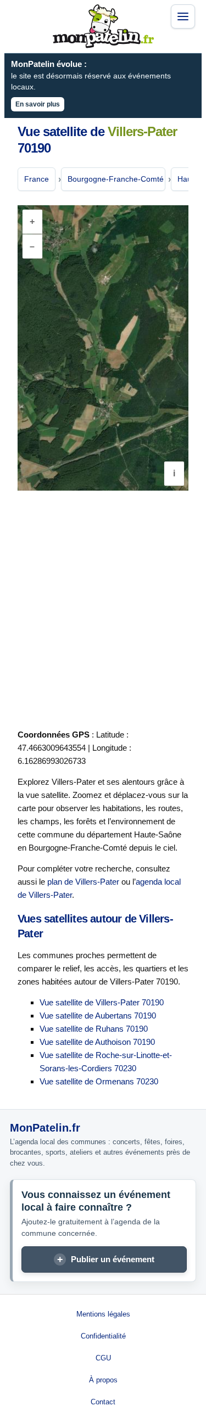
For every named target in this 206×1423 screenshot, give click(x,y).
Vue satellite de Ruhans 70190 (94, 1028)
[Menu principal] (183, 16)
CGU (103, 1358)
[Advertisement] (103, 608)
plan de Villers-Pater (83, 881)
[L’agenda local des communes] (103, 26)
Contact (103, 1402)
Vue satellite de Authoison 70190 (97, 1042)
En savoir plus (37, 104)
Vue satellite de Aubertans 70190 (98, 1015)
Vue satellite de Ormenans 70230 (99, 1081)
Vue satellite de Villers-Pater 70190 (102, 1002)
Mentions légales (103, 1314)
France (36, 179)
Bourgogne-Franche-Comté (116, 179)
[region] (103, 348)
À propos (103, 1380)
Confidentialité (103, 1336)
